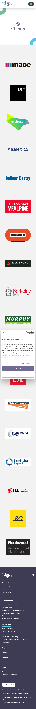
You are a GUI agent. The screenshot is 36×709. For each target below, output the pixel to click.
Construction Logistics (9, 631)
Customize (16, 375)
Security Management (9, 634)
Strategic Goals (7, 608)
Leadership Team (7, 587)
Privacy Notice (22, 690)
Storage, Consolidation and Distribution (14, 639)
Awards (4, 589)
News (3, 672)
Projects (4, 652)
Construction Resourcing (10, 637)
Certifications (6, 592)
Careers (4, 662)
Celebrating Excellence (9, 675)
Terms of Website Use (9, 690)
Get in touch (7, 685)
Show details (26, 363)
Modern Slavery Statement (21, 693)
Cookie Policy (6, 693)
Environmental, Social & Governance (13, 610)
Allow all (18, 369)
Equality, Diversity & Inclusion (11, 613)
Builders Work (6, 642)
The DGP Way (6, 616)
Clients (4, 595)
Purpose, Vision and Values (10, 605)
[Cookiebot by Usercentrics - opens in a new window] (26, 332)
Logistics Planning (7, 628)
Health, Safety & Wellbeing (10, 619)
